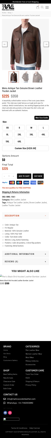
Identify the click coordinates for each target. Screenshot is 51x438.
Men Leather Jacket (18, 199)
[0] (38, 7)
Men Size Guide (41, 117)
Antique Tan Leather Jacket (17, 202)
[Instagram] (10, 413)
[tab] (25, 215)
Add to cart (24, 176)
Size (5, 121)
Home (4, 13)
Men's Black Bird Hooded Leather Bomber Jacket (16, 280)
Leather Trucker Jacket (11, 205)
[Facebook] (5, 413)
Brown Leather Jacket (38, 202)
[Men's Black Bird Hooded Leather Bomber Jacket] (25, 276)
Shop (9, 13)
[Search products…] (42, 7)
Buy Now (38, 176)
